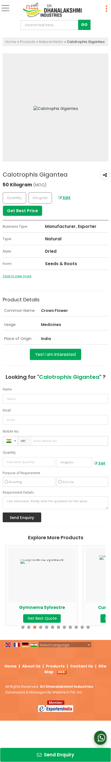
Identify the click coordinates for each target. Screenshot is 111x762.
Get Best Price (22, 211)
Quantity (9, 452)
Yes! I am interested (55, 354)
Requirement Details (18, 492)
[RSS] (62, 672)
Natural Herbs (51, 41)
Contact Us (81, 666)
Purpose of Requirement (21, 473)
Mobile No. (11, 431)
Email (7, 410)
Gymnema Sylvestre (42, 607)
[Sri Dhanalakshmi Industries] (52, 10)
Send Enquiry (58, 754)
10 (76, 627)
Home (10, 41)
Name (7, 389)
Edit (66, 197)
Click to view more (17, 276)
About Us (31, 666)
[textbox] (50, 25)
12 (88, 627)
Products (27, 41)
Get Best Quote (42, 618)
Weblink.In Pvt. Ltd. (67, 692)
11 (82, 627)
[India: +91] (10, 441)
